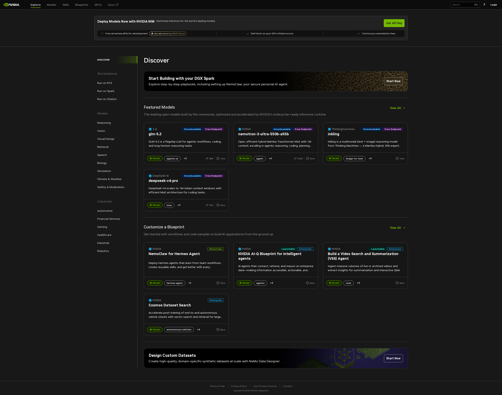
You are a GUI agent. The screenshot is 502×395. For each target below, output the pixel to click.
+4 (270, 158)
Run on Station (107, 99)
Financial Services (108, 219)
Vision (101, 131)
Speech (102, 155)
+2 (189, 282)
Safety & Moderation (110, 187)
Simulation (104, 171)
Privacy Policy (239, 386)
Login (493, 4)
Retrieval (102, 147)
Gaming (102, 227)
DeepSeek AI (161, 175)
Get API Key (394, 23)
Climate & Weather (109, 179)
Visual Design (106, 139)
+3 (185, 158)
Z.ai (155, 129)
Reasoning (104, 122)
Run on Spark (105, 91)
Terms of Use (217, 386)
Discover (103, 59)
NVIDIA (246, 129)
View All (395, 108)
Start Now (393, 81)
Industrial (103, 243)
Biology (102, 163)
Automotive (105, 210)
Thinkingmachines (343, 129)
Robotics (103, 251)
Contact (288, 386)
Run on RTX (104, 83)
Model (156, 158)
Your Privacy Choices (265, 386)
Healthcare (104, 235)
